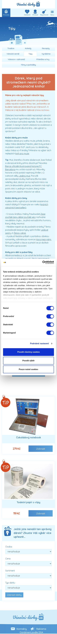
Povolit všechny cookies (28, 352)
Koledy (28, 48)
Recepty (46, 48)
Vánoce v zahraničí (16, 59)
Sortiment (10, 570)
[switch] (50, 316)
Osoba (8, 546)
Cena (7, 558)
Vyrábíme (46, 54)
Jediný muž (24, 175)
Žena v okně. (20, 233)
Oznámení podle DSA (31, 632)
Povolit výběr (28, 360)
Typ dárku (10, 582)
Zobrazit (40, 448)
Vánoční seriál (13, 54)
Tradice (10, 48)
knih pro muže (22, 153)
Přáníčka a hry (42, 59)
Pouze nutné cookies (28, 369)
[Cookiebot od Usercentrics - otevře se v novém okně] (42, 262)
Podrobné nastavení (39, 343)
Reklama (41, 628)
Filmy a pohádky (28, 65)
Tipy (30, 54)
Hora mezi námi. (43, 239)
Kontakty (22, 628)
